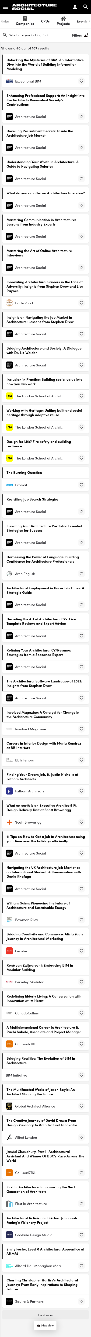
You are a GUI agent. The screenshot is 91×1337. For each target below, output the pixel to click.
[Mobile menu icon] (5, 7)
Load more (45, 1315)
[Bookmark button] (81, 81)
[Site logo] (35, 7)
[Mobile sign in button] (75, 7)
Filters (77, 35)
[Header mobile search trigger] (86, 7)
